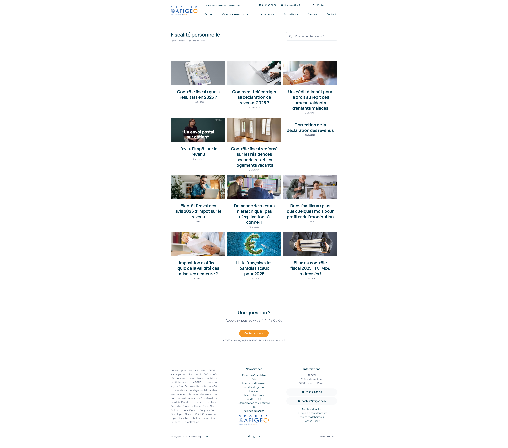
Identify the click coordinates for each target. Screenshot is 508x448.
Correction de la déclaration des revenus (310, 127)
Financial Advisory (254, 395)
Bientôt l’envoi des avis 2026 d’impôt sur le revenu (198, 211)
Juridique (254, 391)
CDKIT (206, 436)
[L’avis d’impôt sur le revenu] (198, 130)
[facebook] (313, 5)
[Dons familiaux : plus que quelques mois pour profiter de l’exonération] (310, 187)
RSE (254, 406)
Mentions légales (311, 409)
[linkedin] (322, 5)
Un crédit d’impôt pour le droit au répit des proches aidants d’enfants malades (310, 100)
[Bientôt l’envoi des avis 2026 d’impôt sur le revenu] (198, 187)
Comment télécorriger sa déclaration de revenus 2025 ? (254, 97)
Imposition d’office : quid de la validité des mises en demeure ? (198, 268)
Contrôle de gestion (254, 387)
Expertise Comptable (254, 375)
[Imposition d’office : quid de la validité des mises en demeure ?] (198, 244)
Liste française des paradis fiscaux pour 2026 (254, 268)
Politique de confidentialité (312, 413)
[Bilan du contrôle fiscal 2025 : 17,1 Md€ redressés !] (310, 244)
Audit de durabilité (254, 410)
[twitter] (318, 5)
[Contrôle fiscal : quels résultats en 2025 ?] (198, 73)
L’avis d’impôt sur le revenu (198, 151)
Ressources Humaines (254, 383)
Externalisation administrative (254, 402)
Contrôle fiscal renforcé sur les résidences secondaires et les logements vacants (254, 157)
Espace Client (311, 420)
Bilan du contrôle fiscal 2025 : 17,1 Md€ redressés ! (310, 268)
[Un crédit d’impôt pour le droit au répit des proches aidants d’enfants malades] (310, 73)
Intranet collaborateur (312, 417)
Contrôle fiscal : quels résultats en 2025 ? (198, 94)
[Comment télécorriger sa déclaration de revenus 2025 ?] (254, 73)
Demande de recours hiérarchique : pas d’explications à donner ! (254, 214)
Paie (254, 379)
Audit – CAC (254, 399)
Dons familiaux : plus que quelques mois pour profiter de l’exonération (310, 211)
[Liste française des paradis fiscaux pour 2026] (254, 244)
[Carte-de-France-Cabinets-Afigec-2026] (185, 7)
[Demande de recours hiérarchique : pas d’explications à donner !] (254, 187)
